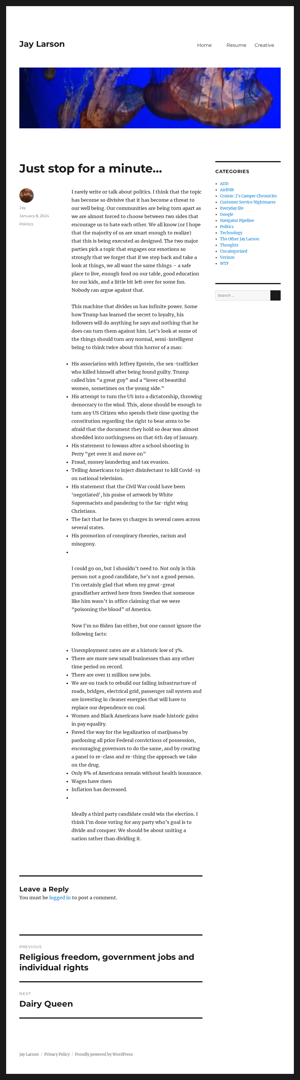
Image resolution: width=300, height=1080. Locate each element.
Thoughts (229, 245)
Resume (236, 45)
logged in (60, 897)
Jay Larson (42, 44)
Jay (22, 207)
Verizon (227, 257)
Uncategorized (233, 251)
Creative (264, 45)
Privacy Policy (57, 1054)
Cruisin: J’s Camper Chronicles (248, 196)
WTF (224, 263)
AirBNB (227, 189)
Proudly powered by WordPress (104, 1054)
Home (204, 45)
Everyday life (231, 208)
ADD (224, 183)
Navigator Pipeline (237, 220)
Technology (231, 232)
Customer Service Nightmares (248, 202)
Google (226, 214)
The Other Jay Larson (239, 239)
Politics (26, 224)
